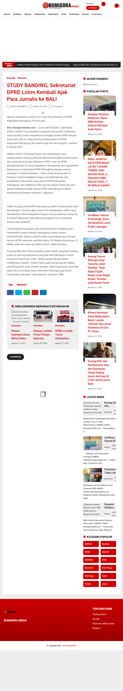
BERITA (88, 544)
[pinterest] (35, 292)
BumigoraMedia (69, 645)
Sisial (104, 584)
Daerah (105, 552)
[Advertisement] (61, 39)
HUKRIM (89, 560)
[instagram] (11, 5)
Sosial (107, 447)
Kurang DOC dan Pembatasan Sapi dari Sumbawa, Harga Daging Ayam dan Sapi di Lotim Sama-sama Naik (99, 372)
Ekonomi (17, 14)
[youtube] (15, 5)
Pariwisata (53, 14)
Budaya (85, 14)
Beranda (11, 78)
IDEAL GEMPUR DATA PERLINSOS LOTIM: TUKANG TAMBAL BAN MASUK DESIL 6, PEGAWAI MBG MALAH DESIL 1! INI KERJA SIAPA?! (99, 172)
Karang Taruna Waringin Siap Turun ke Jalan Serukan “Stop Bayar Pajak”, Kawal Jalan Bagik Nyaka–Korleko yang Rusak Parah (99, 269)
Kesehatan (74, 14)
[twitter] (7, 5)
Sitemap (92, 8)
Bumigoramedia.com (24, 127)
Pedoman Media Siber (103, 623)
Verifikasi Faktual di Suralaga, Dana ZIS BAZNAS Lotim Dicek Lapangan (34, 65)
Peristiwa (108, 479)
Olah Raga (97, 14)
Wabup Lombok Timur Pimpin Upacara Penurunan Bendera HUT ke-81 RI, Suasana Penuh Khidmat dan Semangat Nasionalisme (42, 334)
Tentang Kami (99, 614)
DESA (87, 552)
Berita (7, 14)
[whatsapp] (26, 292)
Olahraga (89, 576)
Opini (63, 14)
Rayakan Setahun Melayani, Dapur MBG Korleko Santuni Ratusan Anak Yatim (98, 122)
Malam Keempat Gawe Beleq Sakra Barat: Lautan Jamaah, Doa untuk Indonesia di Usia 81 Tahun (20, 334)
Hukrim (27, 14)
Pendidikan (39, 14)
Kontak (96, 619)
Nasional (22, 78)
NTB (104, 560)
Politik (88, 584)
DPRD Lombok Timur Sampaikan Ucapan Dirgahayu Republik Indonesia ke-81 (64, 334)
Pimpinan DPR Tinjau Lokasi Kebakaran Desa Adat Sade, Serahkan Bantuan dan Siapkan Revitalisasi (113, 471)
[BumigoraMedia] (61, 10)
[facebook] (3, 5)
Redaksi (96, 628)
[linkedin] (43, 292)
